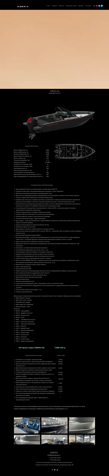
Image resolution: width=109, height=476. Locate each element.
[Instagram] (94, 6)
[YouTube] (97, 6)
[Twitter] (55, 470)
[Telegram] (102, 6)
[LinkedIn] (57, 470)
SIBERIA (54, 452)
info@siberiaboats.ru (53, 455)
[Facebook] (52, 470)
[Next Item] (92, 118)
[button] (27, 425)
